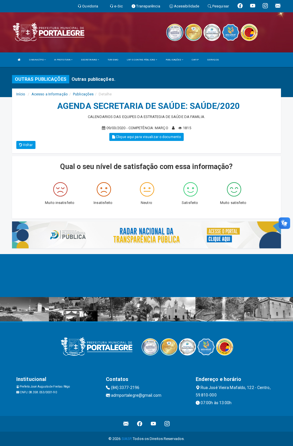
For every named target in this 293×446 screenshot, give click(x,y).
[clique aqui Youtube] (154, 424)
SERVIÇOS (213, 59)
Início (20, 94)
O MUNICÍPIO (36, 59)
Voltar (27, 145)
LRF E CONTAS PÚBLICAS (141, 59)
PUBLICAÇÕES (174, 59)
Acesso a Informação (49, 94)
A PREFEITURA (62, 59)
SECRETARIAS (89, 59)
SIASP (126, 439)
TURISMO (113, 59)
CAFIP (195, 59)
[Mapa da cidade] (146, 275)
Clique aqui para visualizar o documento (148, 137)
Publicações (83, 94)
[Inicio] (19, 59)
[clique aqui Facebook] (140, 424)
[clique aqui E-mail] (126, 424)
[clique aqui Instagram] (167, 424)
